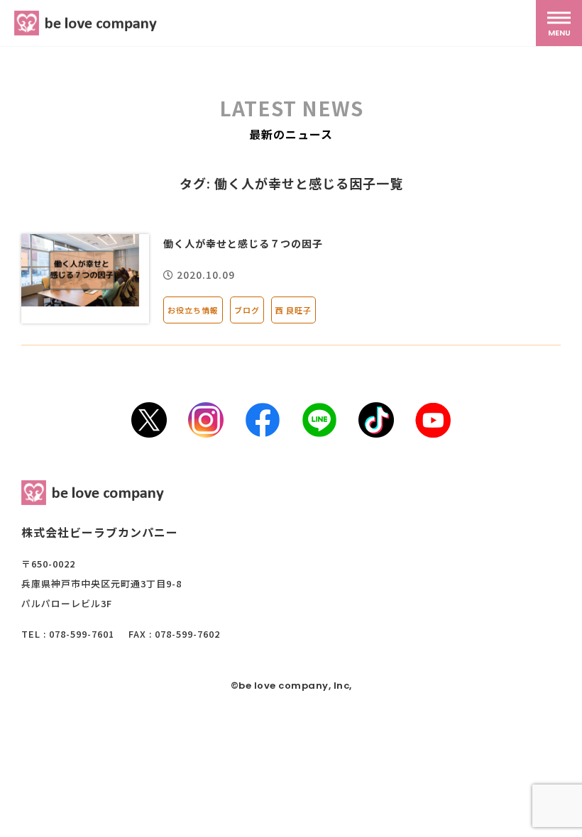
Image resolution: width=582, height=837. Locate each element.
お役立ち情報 (193, 310)
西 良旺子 (293, 310)
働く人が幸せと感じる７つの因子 (243, 243)
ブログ (247, 310)
